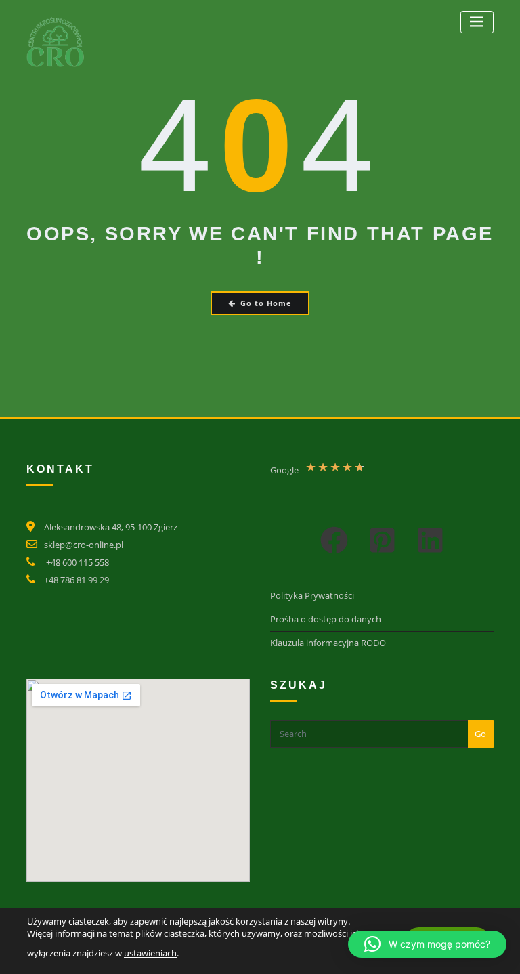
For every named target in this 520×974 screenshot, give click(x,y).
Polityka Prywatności (312, 595)
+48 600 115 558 (77, 562)
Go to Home (266, 303)
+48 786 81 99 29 (76, 580)
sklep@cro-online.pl (83, 544)
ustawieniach (150, 954)
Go (480, 733)
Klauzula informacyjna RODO (328, 643)
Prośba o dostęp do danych (325, 619)
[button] (334, 540)
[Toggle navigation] (477, 22)
